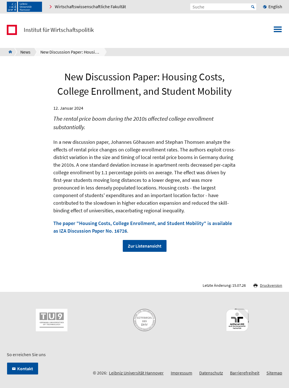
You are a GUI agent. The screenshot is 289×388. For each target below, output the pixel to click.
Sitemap (274, 373)
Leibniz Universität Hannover (136, 373)
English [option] (275, 6)
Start (252, 6)
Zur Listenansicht (144, 246)
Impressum (181, 373)
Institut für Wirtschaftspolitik (59, 30)
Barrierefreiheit (244, 373)
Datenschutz (211, 373)
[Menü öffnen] (277, 31)
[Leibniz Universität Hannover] (24, 7)
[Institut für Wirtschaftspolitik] (8, 52)
